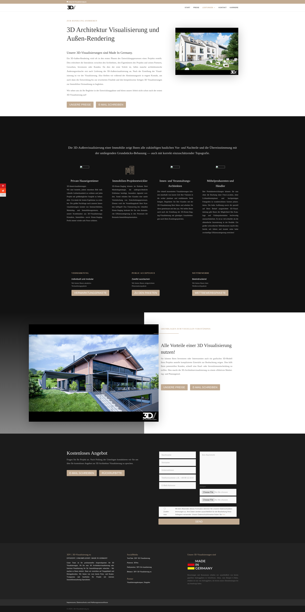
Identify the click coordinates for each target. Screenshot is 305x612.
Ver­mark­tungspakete (90, 292)
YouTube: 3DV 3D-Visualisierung (138, 558)
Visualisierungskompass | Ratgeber (138, 582)
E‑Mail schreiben (111, 104)
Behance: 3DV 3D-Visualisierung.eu (139, 572)
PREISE (196, 7)
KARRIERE (234, 7)
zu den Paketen (145, 292)
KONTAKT (223, 7)
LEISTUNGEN (207, 7)
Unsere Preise (80, 104)
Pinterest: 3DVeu (132, 563)
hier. (224, 514)
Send (199, 521)
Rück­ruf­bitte (112, 473)
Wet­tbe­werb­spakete (210, 292)
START (187, 7)
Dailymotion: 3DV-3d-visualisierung (139, 567)
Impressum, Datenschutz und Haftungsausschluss (87, 602)
